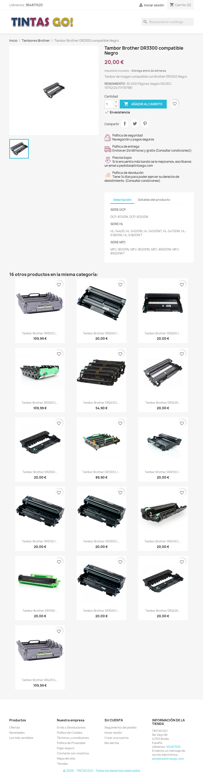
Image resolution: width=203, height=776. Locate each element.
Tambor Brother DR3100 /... (40, 541)
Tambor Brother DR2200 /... (163, 333)
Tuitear (135, 124)
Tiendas (62, 763)
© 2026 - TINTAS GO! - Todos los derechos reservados (101, 771)
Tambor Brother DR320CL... (40, 402)
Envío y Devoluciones (71, 727)
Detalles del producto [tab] (154, 200)
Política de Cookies (69, 732)
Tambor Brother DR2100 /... (163, 472)
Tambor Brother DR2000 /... (101, 333)
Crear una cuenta (116, 738)
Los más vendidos (21, 738)
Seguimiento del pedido (120, 727)
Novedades (17, 732)
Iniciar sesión (113, 732)
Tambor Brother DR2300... (39, 472)
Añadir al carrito (143, 104)
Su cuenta (113, 720)
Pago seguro (65, 748)
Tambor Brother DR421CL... (40, 680)
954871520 (34, 5)
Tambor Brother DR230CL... (101, 541)
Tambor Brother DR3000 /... (101, 610)
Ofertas (14, 727)
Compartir (125, 124)
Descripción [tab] (122, 200)
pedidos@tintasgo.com (168, 759)
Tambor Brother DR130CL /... (101, 472)
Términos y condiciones (73, 738)
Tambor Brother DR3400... (163, 402)
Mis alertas (111, 743)
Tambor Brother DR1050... (40, 610)
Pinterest (145, 124)
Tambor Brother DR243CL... (101, 402)
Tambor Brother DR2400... (163, 610)
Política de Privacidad (71, 743)
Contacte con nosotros (73, 753)
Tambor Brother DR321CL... (40, 333)
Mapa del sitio (66, 758)
